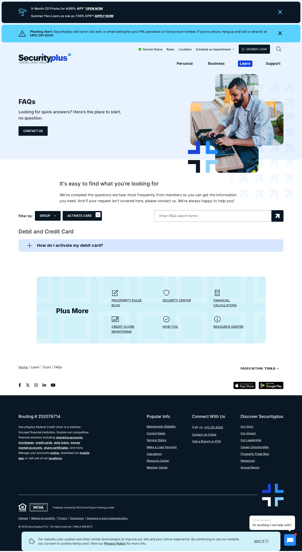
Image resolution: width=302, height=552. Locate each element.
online (54, 453)
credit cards (44, 442)
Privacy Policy (115, 543)
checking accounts (69, 437)
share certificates (56, 447)
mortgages (26, 442)
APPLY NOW (104, 16)
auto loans (61, 442)
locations (55, 458)
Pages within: (258, 368)
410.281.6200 (213, 427)
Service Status (153, 49)
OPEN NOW (94, 8)
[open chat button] (290, 540)
